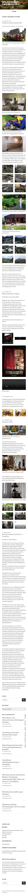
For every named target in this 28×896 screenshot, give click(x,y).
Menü (14, 11)
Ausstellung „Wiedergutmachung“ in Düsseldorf (11, 762)
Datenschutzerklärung (7, 890)
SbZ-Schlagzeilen (8, 714)
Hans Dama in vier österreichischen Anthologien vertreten (13, 720)
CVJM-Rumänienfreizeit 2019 (12, 23)
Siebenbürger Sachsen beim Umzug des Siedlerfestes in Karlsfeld (12, 747)
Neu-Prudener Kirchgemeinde (10, 3)
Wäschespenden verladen (11, 294)
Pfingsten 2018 (7, 422)
